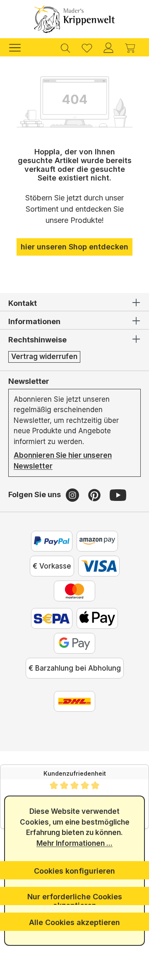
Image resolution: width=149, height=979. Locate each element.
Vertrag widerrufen (44, 356)
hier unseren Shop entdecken (74, 246)
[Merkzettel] (87, 47)
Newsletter (28, 381)
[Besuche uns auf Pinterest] (95, 495)
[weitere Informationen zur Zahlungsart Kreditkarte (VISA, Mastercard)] (99, 566)
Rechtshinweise (37, 339)
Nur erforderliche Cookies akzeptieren (74, 898)
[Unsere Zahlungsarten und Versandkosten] (74, 701)
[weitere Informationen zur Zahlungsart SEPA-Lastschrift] (51, 618)
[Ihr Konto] (108, 47)
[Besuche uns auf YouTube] (118, 495)
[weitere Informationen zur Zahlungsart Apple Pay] (97, 618)
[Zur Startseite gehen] (74, 19)
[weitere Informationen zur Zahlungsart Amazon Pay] (97, 541)
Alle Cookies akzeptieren (74, 922)
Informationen (34, 321)
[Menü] (19, 47)
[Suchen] (65, 47)
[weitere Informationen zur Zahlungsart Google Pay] (74, 643)
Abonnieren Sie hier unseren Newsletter (63, 460)
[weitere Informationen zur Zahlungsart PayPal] (51, 541)
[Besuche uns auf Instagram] (73, 495)
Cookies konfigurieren (74, 871)
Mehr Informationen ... (74, 843)
